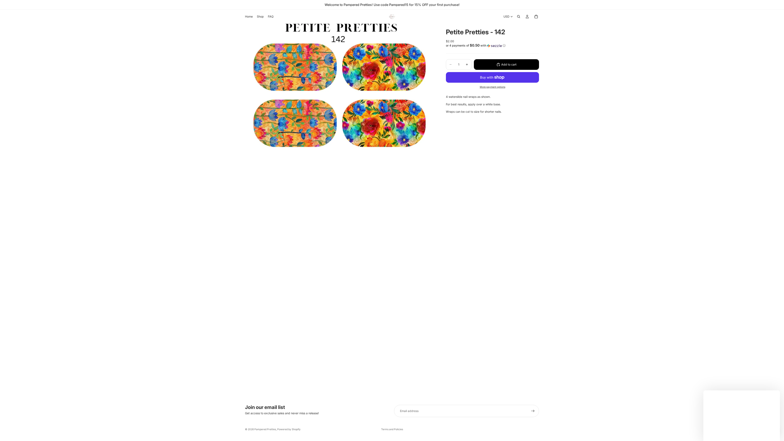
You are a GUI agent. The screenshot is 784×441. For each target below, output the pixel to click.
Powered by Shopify (289, 429)
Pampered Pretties (265, 429)
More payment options (492, 87)
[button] (492, 45)
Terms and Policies (392, 429)
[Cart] (536, 16)
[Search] (518, 16)
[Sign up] (533, 411)
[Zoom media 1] (340, 89)
